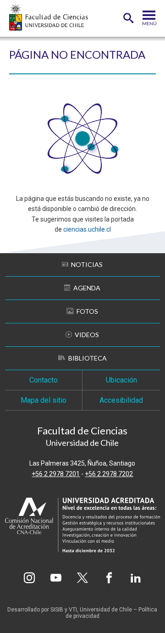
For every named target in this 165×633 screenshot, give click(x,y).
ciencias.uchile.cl (87, 229)
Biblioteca (87, 358)
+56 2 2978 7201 (56, 474)
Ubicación (121, 380)
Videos (87, 335)
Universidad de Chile (106, 609)
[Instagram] (29, 578)
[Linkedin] (136, 578)
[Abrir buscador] (128, 18)
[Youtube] (56, 578)
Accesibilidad (121, 400)
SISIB (56, 609)
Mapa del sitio (43, 400)
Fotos (87, 311)
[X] (82, 578)
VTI (73, 609)
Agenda (86, 288)
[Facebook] (109, 578)
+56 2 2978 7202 (109, 474)
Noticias (87, 264)
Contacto (43, 380)
